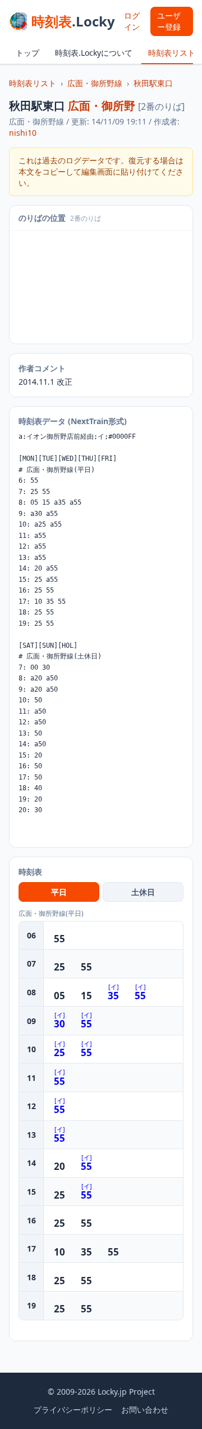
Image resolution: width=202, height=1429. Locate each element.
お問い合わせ (144, 1409)
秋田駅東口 (153, 83)
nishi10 (22, 132)
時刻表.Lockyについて (93, 52)
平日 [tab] (59, 892)
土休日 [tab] (143, 892)
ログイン (132, 21)
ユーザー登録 (169, 21)
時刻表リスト (171, 52)
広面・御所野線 (94, 83)
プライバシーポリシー (73, 1409)
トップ (27, 52)
